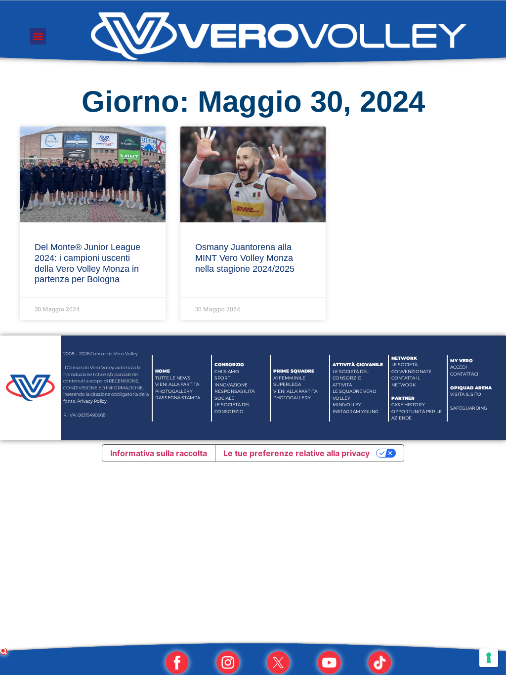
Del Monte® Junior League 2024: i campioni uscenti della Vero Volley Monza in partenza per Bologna (87, 263)
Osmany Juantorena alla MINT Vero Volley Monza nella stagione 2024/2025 (245, 257)
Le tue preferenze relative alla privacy (296, 453)
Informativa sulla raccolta (158, 453)
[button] (38, 36)
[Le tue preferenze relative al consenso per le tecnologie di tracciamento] (488, 657)
